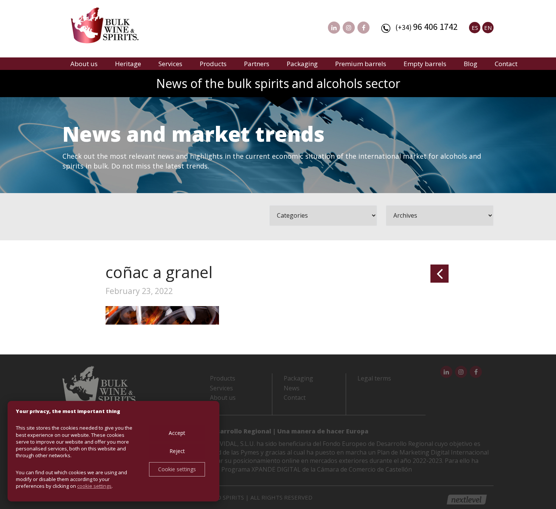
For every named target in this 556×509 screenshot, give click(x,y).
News (292, 388)
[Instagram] (349, 28)
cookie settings (94, 486)
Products (213, 63)
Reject (177, 451)
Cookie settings (177, 469)
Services (170, 63)
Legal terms (374, 378)
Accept (177, 432)
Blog (470, 63)
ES (475, 27)
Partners (256, 63)
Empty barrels (425, 63)
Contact (506, 63)
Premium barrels (360, 63)
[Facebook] (363, 28)
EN (488, 27)
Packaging (302, 63)
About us (84, 63)
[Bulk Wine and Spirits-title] (112, 26)
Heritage (128, 63)
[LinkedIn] (334, 28)
